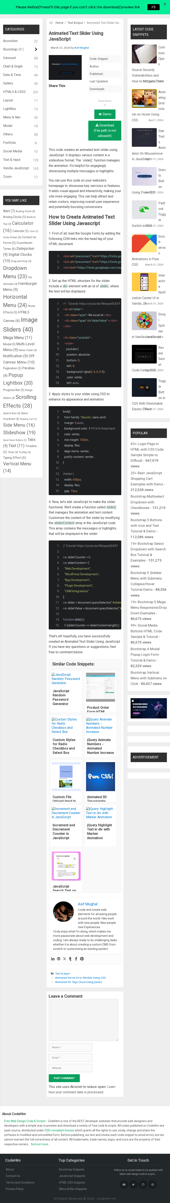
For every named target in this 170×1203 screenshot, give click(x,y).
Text (16, 445)
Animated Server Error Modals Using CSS (80, 977)
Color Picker (12, 237)
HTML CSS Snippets (72, 1182)
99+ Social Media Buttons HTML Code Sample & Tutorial (146, 631)
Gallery (8, 83)
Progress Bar (13, 390)
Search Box (11, 413)
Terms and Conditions (20, 1182)
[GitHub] (143, 1184)
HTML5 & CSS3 (14, 92)
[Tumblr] (70, 959)
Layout (8, 100)
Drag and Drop (21, 261)
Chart (33, 231)
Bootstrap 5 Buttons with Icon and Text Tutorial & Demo (146, 525)
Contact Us (13, 1176)
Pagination (12, 368)
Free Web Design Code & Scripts (25, 1121)
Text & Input (62, 973)
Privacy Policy (15, 1189)
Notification (15, 356)
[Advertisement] (85, 31)
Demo (106, 114)
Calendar (20, 231)
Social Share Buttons (15, 440)
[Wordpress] (59, 959)
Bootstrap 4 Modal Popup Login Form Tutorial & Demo (145, 654)
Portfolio (9, 143)
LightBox (9, 109)
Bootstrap (10, 49)
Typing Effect (14, 458)
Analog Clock (25, 211)
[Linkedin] (53, 959)
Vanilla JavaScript (16, 168)
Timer (13, 452)
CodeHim (104, 1198)
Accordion (10, 41)
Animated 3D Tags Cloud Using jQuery (78, 982)
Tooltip (25, 452)
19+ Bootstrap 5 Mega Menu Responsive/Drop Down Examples (149, 607)
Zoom (7, 177)
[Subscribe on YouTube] (124, 1184)
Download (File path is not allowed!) (105, 130)
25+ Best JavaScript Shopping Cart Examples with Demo (147, 478)
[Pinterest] (82, 959)
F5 (152, 7)
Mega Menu (17, 337)
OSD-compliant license (59, 1130)
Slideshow (19, 432)
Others (8, 134)
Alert (9, 211)
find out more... (40, 1144)
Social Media (12, 151)
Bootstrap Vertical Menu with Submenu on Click (149, 678)
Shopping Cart (28, 419)
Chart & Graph (13, 66)
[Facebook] (76, 959)
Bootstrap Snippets (71, 1169)
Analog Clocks (14, 217)
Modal (7, 126)
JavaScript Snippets (72, 1176)
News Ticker (28, 350)
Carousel (9, 58)
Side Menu (19, 425)
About (10, 1169)
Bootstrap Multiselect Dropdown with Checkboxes (147, 502)
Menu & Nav (12, 117)
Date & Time (12, 75)
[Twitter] (64, 959)
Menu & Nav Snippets (73, 1189)
